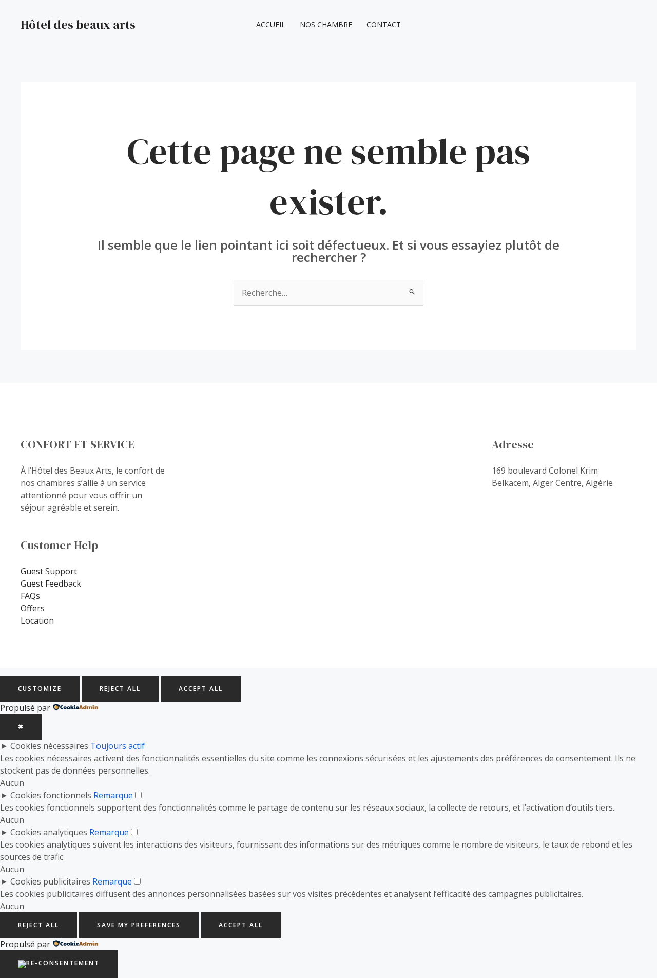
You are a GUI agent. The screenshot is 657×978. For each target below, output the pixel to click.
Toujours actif (117, 745)
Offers (33, 608)
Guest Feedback (51, 583)
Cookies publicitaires (50, 881)
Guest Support (49, 571)
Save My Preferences (139, 924)
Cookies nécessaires (49, 745)
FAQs (30, 595)
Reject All (120, 688)
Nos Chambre (326, 24)
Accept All (201, 688)
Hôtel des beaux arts (78, 24)
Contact (383, 24)
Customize (40, 688)
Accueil (270, 24)
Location (37, 620)
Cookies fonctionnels (50, 795)
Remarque (113, 795)
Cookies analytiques (48, 832)
